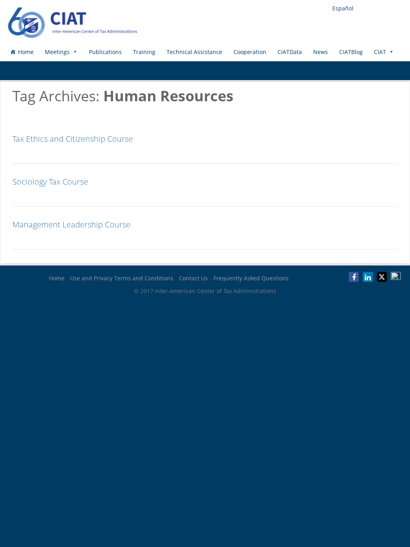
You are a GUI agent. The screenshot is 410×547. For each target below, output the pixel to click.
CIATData (289, 52)
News (320, 52)
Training (144, 52)
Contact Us (193, 278)
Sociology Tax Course (50, 181)
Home (26, 52)
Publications (105, 52)
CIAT (380, 52)
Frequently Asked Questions (251, 278)
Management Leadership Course (71, 224)
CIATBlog (351, 52)
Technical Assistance (194, 52)
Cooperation (249, 52)
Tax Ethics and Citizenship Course (72, 138)
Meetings (57, 52)
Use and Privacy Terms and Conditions (121, 278)
